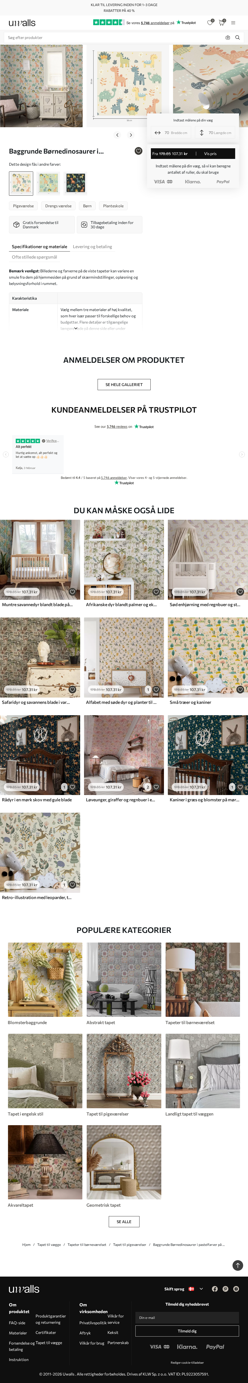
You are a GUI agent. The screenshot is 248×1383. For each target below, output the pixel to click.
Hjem (26, 1244)
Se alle (124, 1221)
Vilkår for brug (91, 1343)
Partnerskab (118, 1342)
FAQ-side (17, 1322)
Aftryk (85, 1333)
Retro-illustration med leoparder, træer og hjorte (37, 897)
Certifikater (46, 1332)
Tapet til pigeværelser (129, 1244)
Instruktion (19, 1359)
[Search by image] (228, 37)
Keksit (113, 1332)
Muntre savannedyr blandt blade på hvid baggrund (37, 604)
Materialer (18, 1333)
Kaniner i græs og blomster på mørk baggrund (205, 799)
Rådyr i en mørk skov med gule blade (37, 799)
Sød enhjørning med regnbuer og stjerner (205, 604)
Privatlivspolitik (93, 1322)
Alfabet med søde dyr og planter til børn (121, 702)
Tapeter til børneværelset (87, 1244)
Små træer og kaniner (190, 702)
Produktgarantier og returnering (51, 1319)
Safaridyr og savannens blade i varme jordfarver (37, 702)
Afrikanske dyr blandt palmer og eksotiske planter (121, 604)
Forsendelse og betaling (22, 1346)
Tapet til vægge (49, 1244)
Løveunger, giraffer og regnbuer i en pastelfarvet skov (121, 799)
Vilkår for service (116, 1319)
